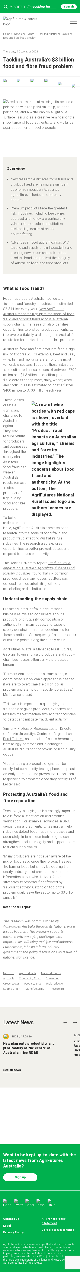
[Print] (74, 86)
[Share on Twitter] (5, 81)
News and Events (24, 33)
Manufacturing (34, 988)
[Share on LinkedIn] (33, 81)
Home (6, 33)
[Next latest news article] (73, 1022)
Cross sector (11, 983)
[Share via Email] (46, 81)
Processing (57, 988)
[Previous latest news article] (65, 1022)
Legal (7, 1225)
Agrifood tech (27, 973)
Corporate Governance (58, 1229)
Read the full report (17, 907)
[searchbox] (40, 6)
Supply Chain (11, 988)
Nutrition (8, 973)
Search (69, 6)
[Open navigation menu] (73, 22)
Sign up (20, 1177)
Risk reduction (55, 983)
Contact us (11, 1218)
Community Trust (30, 978)
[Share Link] (60, 84)
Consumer (52, 978)
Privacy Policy (13, 1232)
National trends (51, 973)
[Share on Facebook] (19, 81)
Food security (32, 983)
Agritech (8, 978)
